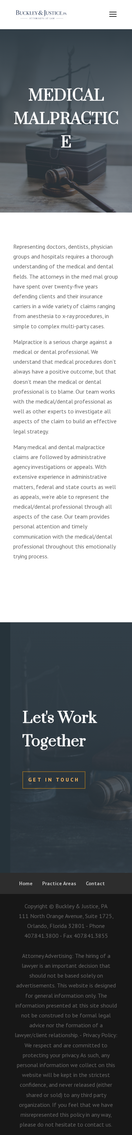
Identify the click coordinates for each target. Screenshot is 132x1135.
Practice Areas (59, 883)
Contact (95, 883)
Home (26, 883)
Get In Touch (54, 779)
